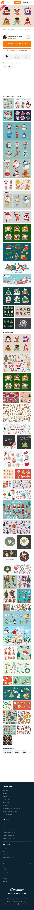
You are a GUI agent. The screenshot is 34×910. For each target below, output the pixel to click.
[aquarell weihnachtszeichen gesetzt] (17, 191)
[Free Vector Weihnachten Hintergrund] (11, 219)
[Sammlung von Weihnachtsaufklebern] (17, 402)
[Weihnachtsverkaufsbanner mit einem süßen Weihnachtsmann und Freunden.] (17, 302)
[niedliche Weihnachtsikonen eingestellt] (8, 103)
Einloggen (25, 2)
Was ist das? (17, 63)
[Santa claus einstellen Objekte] (17, 617)
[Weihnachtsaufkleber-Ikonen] (11, 358)
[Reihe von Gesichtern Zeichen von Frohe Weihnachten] (17, 251)
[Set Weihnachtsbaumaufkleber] (8, 370)
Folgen (28, 38)
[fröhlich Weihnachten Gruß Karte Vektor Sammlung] (23, 569)
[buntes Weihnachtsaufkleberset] (11, 138)
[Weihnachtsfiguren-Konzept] (17, 172)
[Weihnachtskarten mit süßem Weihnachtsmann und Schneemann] (17, 235)
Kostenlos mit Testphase (17, 44)
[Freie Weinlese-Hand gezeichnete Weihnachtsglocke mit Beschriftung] (11, 382)
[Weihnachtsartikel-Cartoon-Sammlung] (17, 286)
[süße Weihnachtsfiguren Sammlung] (17, 153)
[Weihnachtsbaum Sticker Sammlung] (17, 330)
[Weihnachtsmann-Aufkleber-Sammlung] (17, 267)
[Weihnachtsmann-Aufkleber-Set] (8, 126)
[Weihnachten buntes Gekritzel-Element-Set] (8, 346)
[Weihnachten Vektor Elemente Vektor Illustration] (9, 591)
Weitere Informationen (9, 66)
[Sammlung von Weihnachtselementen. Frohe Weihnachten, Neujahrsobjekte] (10, 602)
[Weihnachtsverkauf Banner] (17, 315)
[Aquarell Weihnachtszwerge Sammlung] (11, 114)
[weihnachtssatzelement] (10, 762)
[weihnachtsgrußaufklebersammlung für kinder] (11, 570)
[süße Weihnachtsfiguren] (8, 207)
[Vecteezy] (2, 2)
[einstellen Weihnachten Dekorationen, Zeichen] (8, 468)
